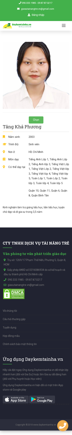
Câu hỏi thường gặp (14, 319)
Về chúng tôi (10, 310)
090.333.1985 (29, 2)
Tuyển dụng (9, 327)
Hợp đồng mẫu (11, 335)
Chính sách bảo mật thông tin (20, 344)
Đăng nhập (37, 14)
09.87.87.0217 (45, 2)
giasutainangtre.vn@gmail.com (37, 8)
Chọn (36, 119)
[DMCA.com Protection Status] (14, 293)
